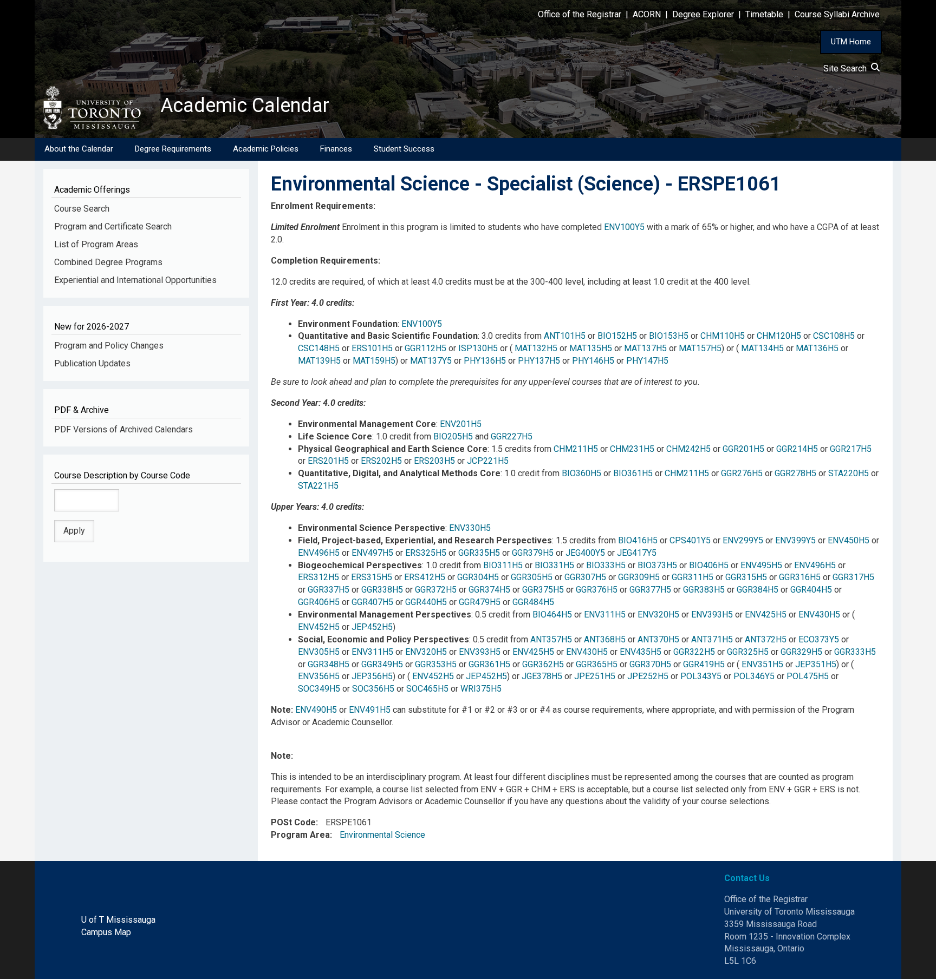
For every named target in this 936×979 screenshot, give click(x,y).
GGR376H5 (597, 589)
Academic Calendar (244, 105)
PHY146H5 (593, 361)
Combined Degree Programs (108, 262)
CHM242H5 (688, 449)
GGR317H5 (853, 577)
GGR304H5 (478, 577)
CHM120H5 (779, 336)
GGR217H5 (851, 449)
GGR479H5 (479, 602)
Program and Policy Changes (109, 345)
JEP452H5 (372, 627)
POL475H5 (807, 676)
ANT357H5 (551, 639)
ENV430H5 (819, 614)
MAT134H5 (762, 348)
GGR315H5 (746, 577)
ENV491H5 (370, 710)
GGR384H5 (757, 589)
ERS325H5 (425, 553)
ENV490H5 (316, 710)
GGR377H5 (650, 589)
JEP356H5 (372, 676)
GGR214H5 (797, 449)
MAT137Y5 (431, 361)
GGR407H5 (372, 602)
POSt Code (293, 822)
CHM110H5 (722, 336)
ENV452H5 (319, 627)
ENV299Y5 (743, 540)
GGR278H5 (795, 473)
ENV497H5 (372, 553)
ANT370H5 (658, 639)
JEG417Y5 (636, 553)
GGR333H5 (855, 652)
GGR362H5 (543, 664)
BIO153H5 (668, 336)
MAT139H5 (319, 361)
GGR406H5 (319, 602)
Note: (282, 756)
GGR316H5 (800, 577)
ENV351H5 (762, 664)
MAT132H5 (536, 348)
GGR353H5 (436, 664)
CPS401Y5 (690, 540)
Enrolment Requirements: (323, 206)
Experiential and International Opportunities (135, 280)
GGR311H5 (692, 577)
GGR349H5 (382, 664)
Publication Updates (92, 363)
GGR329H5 (801, 652)
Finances (336, 149)
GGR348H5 (328, 664)
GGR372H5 (436, 589)
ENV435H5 (640, 652)
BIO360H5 (581, 473)
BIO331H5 (554, 565)
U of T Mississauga (118, 920)
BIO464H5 (552, 614)
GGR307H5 (585, 577)
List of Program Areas (96, 244)
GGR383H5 (704, 589)
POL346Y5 (754, 676)
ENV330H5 (470, 528)
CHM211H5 (576, 449)
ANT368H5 (605, 639)
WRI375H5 (481, 689)
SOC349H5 (319, 689)
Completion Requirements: (325, 260)
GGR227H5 (511, 436)
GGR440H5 (426, 602)
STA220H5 (848, 473)
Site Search (847, 68)
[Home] (97, 107)
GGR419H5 (704, 664)
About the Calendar (78, 149)
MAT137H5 (645, 348)
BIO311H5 (503, 565)
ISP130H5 (478, 348)
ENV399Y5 (795, 540)
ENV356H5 (319, 676)
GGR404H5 (811, 589)
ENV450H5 (848, 540)
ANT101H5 (565, 336)
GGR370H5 (650, 664)
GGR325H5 (748, 652)
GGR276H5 (742, 473)
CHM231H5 (632, 449)
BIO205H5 (453, 436)
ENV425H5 (765, 614)
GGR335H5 (479, 553)
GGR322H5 (694, 652)
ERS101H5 (372, 348)
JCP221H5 (488, 461)
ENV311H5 (605, 614)
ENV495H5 (761, 565)
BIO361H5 (633, 473)
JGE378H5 (542, 676)
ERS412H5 (424, 577)
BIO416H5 (638, 540)
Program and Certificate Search (113, 226)
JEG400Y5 (585, 553)
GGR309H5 (639, 577)
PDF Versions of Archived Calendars (123, 429)
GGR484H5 (533, 602)
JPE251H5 (594, 676)
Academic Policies (265, 149)
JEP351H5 (815, 664)
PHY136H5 (485, 361)
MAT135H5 (590, 348)
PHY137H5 (539, 361)
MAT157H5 (700, 348)
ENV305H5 (319, 652)
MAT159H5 (374, 361)
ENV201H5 (461, 424)
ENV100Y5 (624, 227)
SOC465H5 (427, 689)
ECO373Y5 (818, 639)
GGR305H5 (531, 577)
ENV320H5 (658, 614)
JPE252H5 (647, 676)
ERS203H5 (434, 461)
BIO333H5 (606, 565)
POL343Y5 (701, 676)
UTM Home (851, 42)
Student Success (404, 149)
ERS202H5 (381, 461)
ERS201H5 (328, 461)
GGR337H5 (328, 589)
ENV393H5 (712, 614)
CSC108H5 (834, 336)
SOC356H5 (373, 689)
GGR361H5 (489, 664)
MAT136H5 (817, 348)
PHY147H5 (647, 361)
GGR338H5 (382, 589)
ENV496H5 (319, 553)
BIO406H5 (709, 565)
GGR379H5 (533, 553)
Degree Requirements (173, 149)
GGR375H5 (543, 589)
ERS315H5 (371, 577)
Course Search (81, 208)
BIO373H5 (657, 565)
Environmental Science (382, 835)
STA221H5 (318, 486)
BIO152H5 (617, 336)
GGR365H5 (597, 664)
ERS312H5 (318, 577)
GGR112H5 (425, 348)
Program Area (300, 835)
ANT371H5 (712, 639)
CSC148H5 (319, 348)
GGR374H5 (489, 589)
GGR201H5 (743, 449)
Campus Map (106, 932)
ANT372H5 (765, 639)
